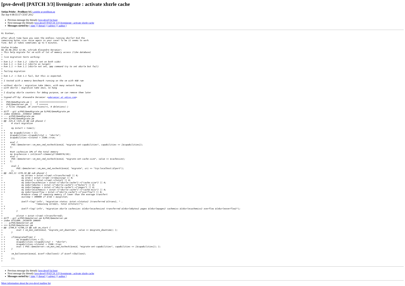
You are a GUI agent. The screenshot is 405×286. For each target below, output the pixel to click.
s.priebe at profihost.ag (43, 11)
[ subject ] (52, 25)
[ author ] (61, 25)
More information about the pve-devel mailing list (26, 283)
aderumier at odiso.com (62, 97)
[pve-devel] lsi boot (47, 20)
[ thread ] (41, 25)
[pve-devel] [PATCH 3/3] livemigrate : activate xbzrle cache (64, 22)
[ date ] (33, 25)
